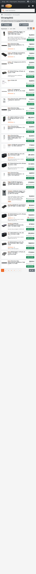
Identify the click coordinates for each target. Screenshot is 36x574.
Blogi (3, 1)
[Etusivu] (8, 6)
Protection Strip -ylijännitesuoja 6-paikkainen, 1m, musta (16, 45)
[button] (28, 1)
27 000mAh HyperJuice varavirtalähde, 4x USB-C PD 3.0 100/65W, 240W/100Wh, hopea (15, 183)
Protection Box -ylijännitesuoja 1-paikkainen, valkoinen (17, 99)
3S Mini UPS (12, 80)
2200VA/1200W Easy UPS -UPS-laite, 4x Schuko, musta (16, 154)
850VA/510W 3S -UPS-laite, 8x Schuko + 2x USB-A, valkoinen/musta (16, 253)
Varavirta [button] (11, 21)
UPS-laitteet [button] (4, 21)
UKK (7, 1)
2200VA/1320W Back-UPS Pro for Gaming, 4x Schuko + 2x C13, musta (16, 118)
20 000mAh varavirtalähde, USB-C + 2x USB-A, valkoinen (16, 145)
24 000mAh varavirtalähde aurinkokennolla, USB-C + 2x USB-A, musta (16, 225)
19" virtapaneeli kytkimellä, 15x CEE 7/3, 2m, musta (16, 90)
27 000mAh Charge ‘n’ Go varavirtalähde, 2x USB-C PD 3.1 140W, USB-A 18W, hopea (16, 33)
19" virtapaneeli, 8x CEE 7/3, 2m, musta (17, 62)
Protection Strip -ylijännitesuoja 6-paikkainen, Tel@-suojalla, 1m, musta (16, 262)
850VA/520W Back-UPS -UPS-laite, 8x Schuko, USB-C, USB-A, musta (16, 243)
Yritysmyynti (13, 1)
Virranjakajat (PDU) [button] (19, 21)
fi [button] (33, 1)
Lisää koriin (30, 40)
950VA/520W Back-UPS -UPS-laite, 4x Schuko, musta (17, 214)
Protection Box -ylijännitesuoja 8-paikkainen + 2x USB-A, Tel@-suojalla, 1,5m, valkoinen (16, 137)
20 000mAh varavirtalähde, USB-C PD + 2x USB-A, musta (16, 53)
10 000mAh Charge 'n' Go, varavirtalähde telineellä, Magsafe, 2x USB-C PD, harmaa (16, 192)
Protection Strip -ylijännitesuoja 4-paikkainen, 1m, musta (16, 109)
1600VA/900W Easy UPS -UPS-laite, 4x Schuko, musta (16, 233)
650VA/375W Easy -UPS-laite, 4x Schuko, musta (16, 72)
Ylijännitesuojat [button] (29, 21)
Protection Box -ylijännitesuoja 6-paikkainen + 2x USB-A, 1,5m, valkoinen (16, 174)
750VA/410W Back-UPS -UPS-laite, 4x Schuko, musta (17, 164)
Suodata (24, 25)
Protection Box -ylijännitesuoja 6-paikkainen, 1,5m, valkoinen (16, 127)
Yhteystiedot (21, 1)
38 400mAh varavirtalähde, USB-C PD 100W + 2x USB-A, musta (17, 205)
